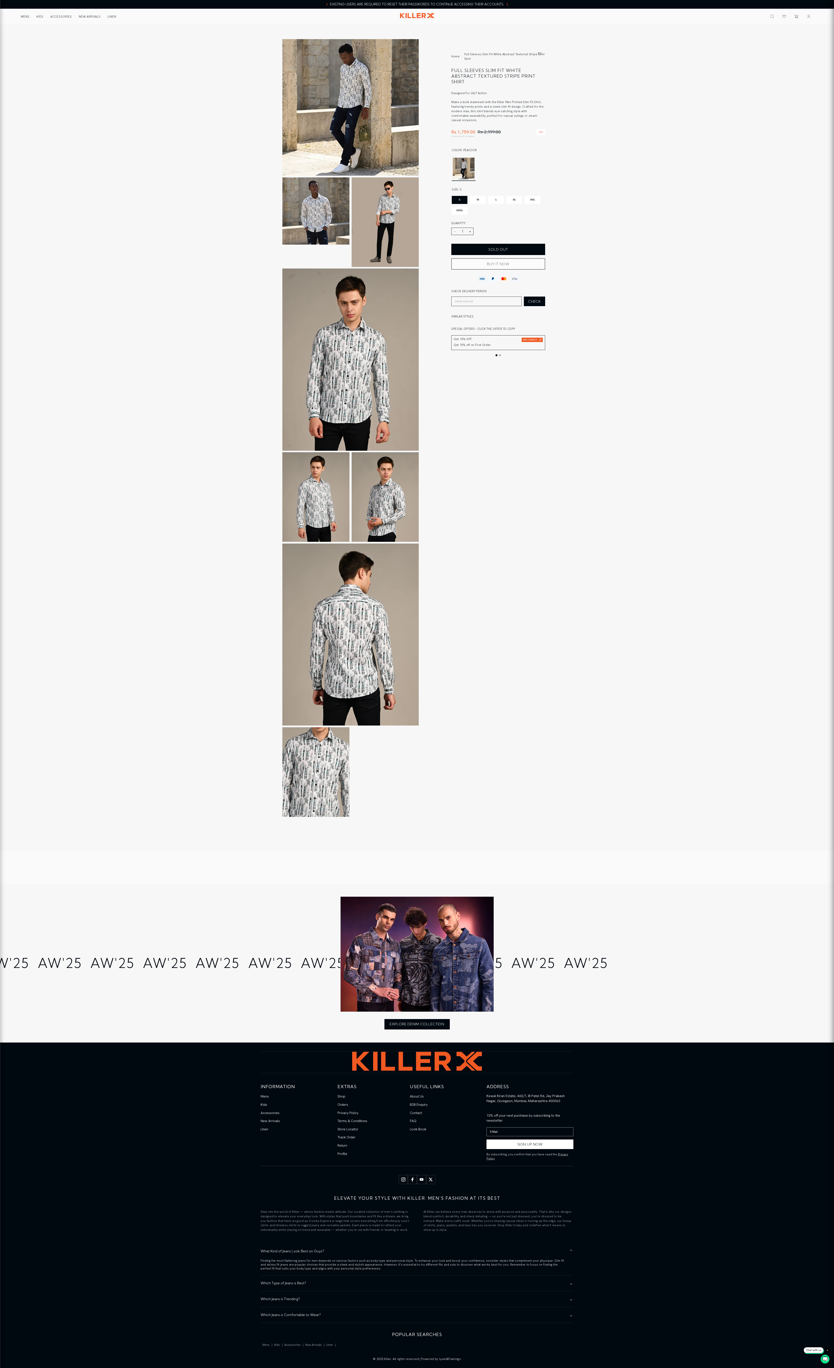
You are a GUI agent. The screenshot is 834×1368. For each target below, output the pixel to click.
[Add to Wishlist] (539, 54)
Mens (25, 16)
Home (455, 56)
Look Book (418, 1129)
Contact (416, 1113)
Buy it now (498, 264)
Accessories (61, 16)
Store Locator (348, 1129)
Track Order (347, 1137)
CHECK (534, 301)
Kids (39, 16)
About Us (417, 1096)
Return (342, 1145)
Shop (341, 1096)
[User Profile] (808, 16)
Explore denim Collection (417, 1024)
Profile (342, 1153)
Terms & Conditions (352, 1121)
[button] (796, 16)
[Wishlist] (784, 16)
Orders (343, 1104)
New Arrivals (90, 16)
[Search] (772, 16)
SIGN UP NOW (530, 1144)
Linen (112, 16)
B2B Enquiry (419, 1104)
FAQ (413, 1121)
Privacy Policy (348, 1113)
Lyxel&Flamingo (450, 1359)
